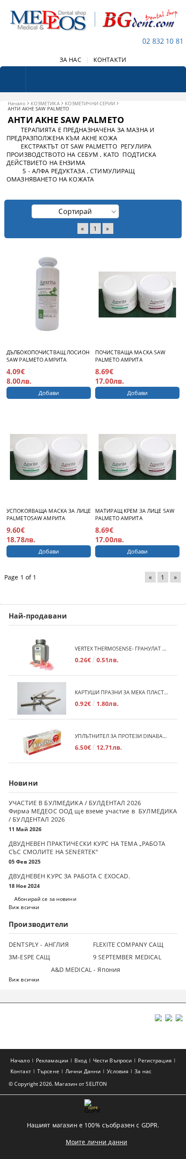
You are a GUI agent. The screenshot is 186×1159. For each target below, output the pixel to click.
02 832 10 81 (162, 41)
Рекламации (52, 1060)
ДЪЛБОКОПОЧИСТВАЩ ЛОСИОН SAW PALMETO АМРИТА (48, 356)
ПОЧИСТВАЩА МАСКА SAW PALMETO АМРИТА (130, 356)
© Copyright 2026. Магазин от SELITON (58, 1084)
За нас (143, 1071)
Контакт (20, 1071)
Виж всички (24, 907)
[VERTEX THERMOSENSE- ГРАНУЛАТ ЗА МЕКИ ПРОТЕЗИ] (42, 654)
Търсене (48, 1071)
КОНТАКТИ (109, 59)
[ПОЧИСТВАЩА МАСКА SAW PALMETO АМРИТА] (137, 294)
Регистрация (154, 1060)
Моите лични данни (96, 1142)
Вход (80, 1060)
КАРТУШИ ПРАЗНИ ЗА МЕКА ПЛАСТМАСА (122, 692)
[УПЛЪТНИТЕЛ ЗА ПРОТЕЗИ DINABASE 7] (42, 742)
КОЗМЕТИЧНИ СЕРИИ (90, 103)
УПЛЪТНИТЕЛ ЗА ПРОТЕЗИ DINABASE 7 (122, 736)
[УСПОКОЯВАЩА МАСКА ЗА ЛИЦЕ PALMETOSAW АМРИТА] (49, 457)
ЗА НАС (70, 59)
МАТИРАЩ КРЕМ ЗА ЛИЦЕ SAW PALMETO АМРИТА (134, 514)
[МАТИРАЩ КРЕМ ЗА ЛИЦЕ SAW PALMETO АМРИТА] (137, 457)
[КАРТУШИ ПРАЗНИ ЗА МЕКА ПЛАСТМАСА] (42, 698)
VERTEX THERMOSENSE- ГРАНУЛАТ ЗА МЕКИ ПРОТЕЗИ (122, 648)
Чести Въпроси (112, 1060)
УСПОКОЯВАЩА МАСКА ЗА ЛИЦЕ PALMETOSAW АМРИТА (48, 514)
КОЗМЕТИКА (45, 103)
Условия (117, 1071)
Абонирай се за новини (45, 899)
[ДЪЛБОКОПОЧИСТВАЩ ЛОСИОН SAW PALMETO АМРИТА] (48, 294)
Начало (17, 103)
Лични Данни (83, 1071)
